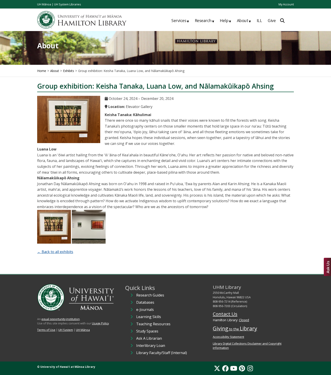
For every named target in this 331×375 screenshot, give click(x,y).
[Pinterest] (242, 368)
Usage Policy (100, 323)
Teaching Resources (153, 323)
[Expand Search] (282, 21)
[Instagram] (250, 368)
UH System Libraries (67, 4)
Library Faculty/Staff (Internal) (161, 352)
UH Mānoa (44, 4)
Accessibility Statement (228, 337)
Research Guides (150, 295)
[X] (217, 368)
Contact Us (225, 314)
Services (180, 21)
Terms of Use (46, 330)
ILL (259, 20)
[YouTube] (233, 368)
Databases (145, 302)
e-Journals (145, 309)
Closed (244, 320)
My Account (286, 4)
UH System (65, 330)
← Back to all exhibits (55, 251)
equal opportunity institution (60, 319)
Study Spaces (147, 331)
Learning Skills (148, 316)
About (244, 21)
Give (272, 20)
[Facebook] (225, 368)
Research (204, 21)
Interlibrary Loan (150, 345)
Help (225, 21)
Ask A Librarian (149, 338)
